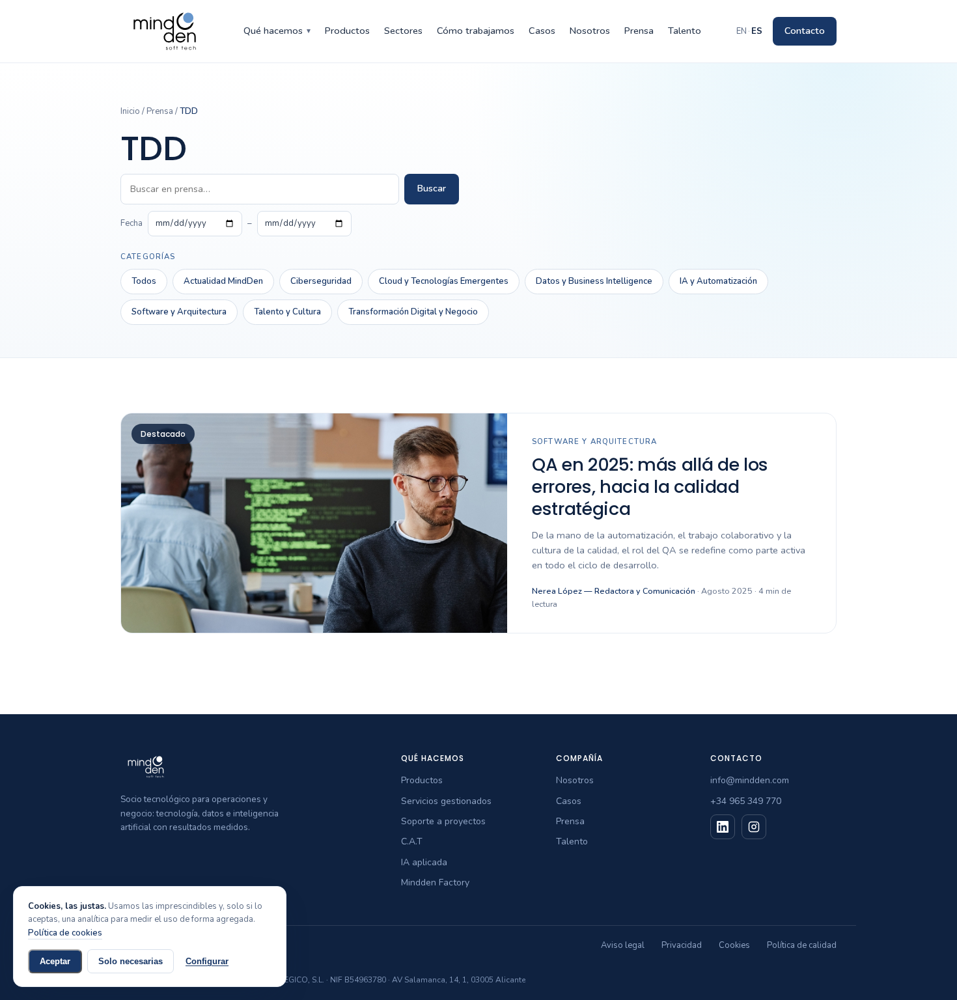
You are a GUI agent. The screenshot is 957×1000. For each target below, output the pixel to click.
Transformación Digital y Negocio (413, 312)
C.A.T (412, 841)
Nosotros (590, 30)
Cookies (734, 945)
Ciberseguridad (321, 281)
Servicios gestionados (446, 801)
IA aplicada (424, 862)
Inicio (130, 111)
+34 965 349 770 (745, 801)
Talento (684, 30)
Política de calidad (802, 945)
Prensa (639, 30)
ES (756, 31)
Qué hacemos (277, 30)
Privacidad (681, 945)
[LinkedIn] (722, 826)
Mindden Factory (435, 882)
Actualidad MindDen (223, 281)
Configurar (207, 961)
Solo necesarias (130, 961)
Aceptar (55, 961)
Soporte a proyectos (443, 821)
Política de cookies (65, 933)
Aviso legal (623, 945)
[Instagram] (754, 826)
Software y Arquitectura (179, 312)
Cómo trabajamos (475, 30)
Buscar (431, 188)
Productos (347, 30)
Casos (542, 30)
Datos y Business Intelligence (594, 281)
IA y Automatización (718, 281)
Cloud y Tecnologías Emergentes (443, 281)
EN (741, 31)
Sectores (403, 30)
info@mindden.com (749, 780)
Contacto (804, 30)
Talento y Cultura (287, 312)
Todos (144, 281)
